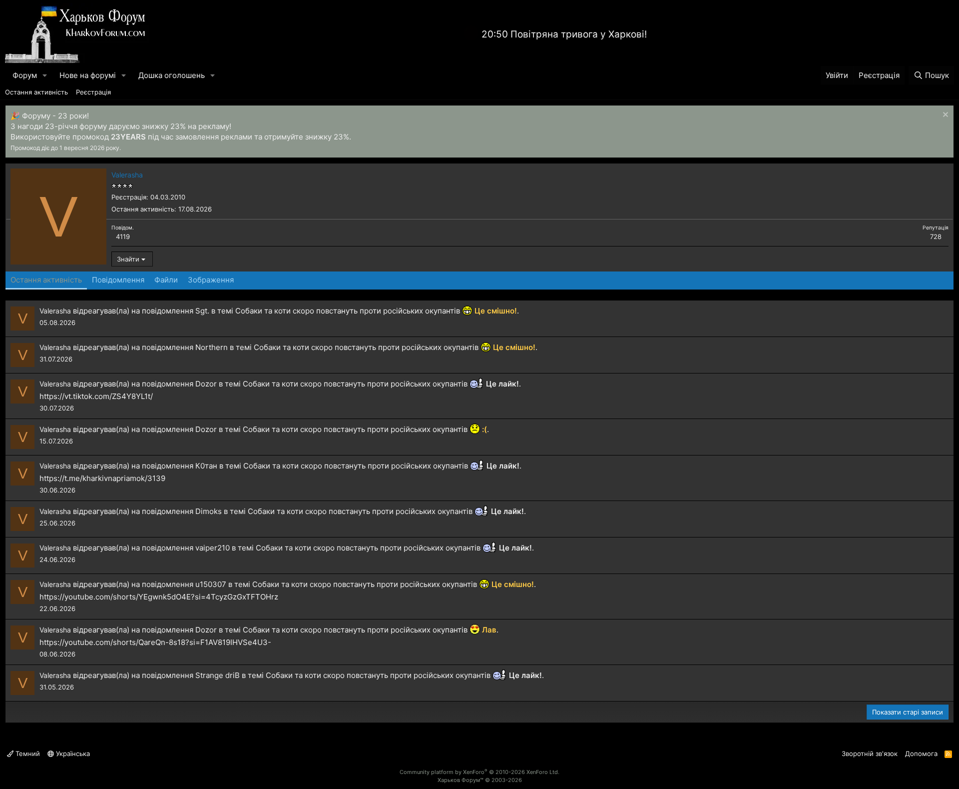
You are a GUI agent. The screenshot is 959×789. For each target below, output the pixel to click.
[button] (45, 75)
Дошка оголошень (171, 75)
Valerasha (55, 310)
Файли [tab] (166, 279)
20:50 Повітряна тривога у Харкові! (564, 34)
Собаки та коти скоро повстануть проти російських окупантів (347, 311)
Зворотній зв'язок (870, 754)
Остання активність (36, 92)
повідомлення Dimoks (182, 511)
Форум (24, 75)
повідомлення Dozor (179, 383)
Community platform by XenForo (479, 772)
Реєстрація (93, 92)
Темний (26, 754)
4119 (123, 236)
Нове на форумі (87, 75)
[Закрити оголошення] (944, 115)
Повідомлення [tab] (118, 279)
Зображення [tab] (211, 279)
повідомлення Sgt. (175, 311)
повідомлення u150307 (184, 584)
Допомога (921, 754)
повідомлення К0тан (179, 465)
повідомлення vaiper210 (186, 547)
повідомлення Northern (185, 347)
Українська (72, 754)
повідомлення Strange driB (191, 675)
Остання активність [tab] (46, 279)
